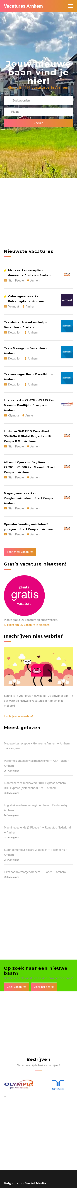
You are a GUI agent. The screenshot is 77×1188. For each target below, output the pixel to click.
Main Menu (70, 6)
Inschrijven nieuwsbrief (18, 716)
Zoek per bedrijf (44, 987)
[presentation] (4, 1096)
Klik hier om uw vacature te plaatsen (27, 625)
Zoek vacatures (16, 987)
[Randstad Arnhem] (19, 1085)
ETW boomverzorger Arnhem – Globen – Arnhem (35, 872)
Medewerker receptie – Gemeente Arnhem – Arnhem (37, 743)
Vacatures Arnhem (23, 6)
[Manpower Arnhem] (58, 1085)
